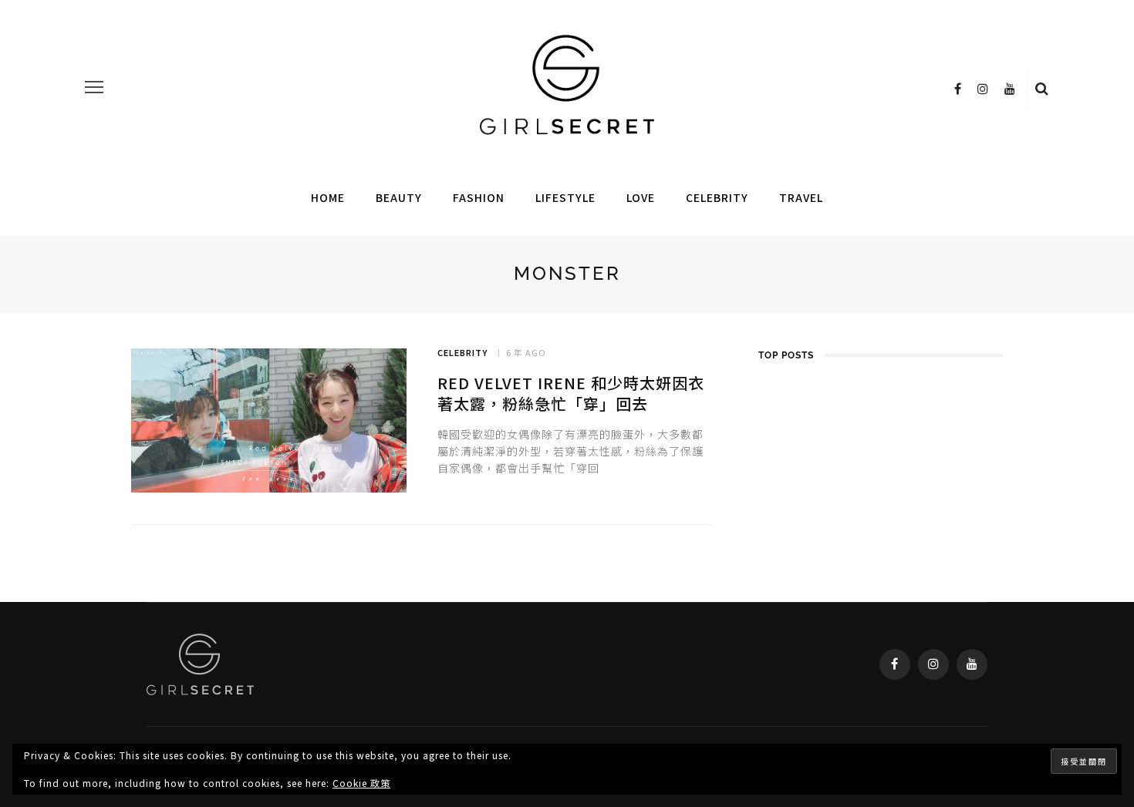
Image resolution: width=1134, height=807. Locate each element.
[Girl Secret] (200, 662)
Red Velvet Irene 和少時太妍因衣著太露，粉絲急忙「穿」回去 (570, 393)
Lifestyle (565, 197)
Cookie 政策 (361, 782)
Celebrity (717, 197)
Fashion (479, 197)
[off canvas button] (94, 87)
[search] (1042, 87)
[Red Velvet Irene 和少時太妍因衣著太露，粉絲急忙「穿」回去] (269, 420)
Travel (801, 197)
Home (328, 197)
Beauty (399, 197)
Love (640, 197)
